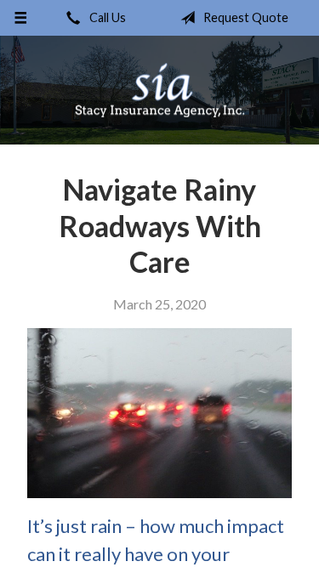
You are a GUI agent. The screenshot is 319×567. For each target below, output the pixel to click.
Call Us (106, 17)
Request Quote (244, 17)
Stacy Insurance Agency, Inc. (160, 90)
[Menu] (21, 18)
